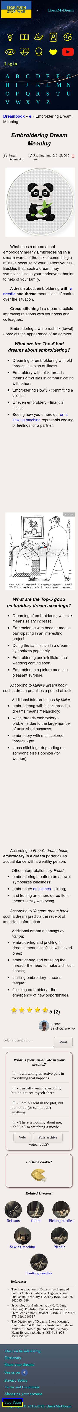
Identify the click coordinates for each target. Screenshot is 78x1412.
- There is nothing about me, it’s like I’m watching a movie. (36, 1124)
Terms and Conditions (22, 1387)
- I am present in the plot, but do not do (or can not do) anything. (37, 1107)
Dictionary (13, 1358)
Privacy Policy (16, 1380)
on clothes (42, 888)
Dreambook (14, 116)
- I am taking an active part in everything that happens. (37, 1075)
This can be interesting (22, 1351)
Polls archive (48, 1137)
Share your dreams (19, 1364)
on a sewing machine (40, 417)
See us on (12, 1372)
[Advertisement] (39, 471)
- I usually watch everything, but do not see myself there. (36, 1090)
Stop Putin (12, 1402)
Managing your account (23, 1394)
